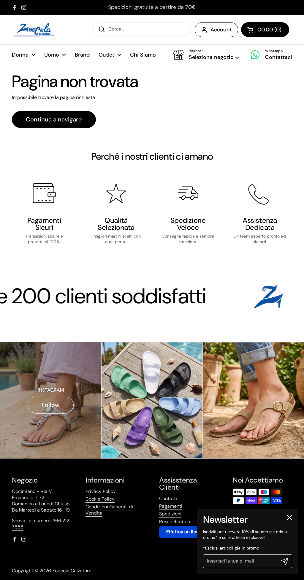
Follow (51, 405)
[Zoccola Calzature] (34, 30)
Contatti (168, 498)
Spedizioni (170, 514)
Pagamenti (170, 506)
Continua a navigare (54, 119)
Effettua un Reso (183, 532)
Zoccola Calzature (71, 571)
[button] (206, 54)
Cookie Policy (100, 499)
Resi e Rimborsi (176, 521)
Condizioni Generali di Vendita (109, 510)
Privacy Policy (101, 491)
